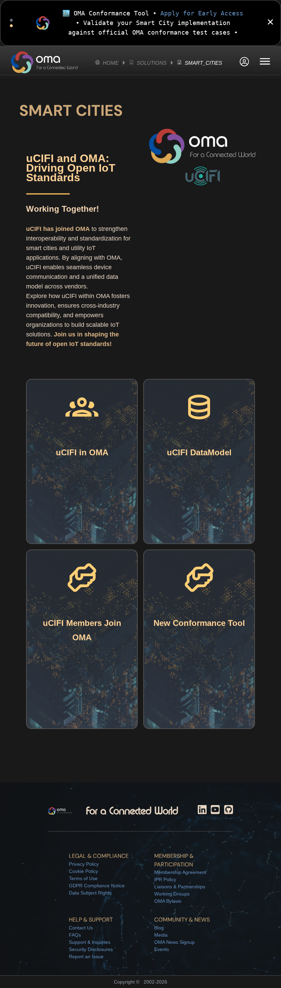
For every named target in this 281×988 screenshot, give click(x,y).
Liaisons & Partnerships (179, 886)
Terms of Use (83, 878)
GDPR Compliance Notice (97, 885)
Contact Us (81, 927)
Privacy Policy (84, 864)
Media (161, 935)
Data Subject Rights (90, 893)
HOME (110, 63)
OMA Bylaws (167, 901)
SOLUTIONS (151, 63)
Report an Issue (86, 956)
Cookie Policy (83, 871)
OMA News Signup (174, 942)
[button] (244, 62)
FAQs (75, 935)
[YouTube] (215, 811)
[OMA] (44, 62)
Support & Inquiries (89, 942)
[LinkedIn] (202, 811)
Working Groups (172, 894)
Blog (159, 927)
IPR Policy (165, 879)
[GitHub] (228, 811)
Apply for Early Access (201, 13)
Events (161, 949)
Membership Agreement (180, 872)
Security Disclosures (91, 949)
